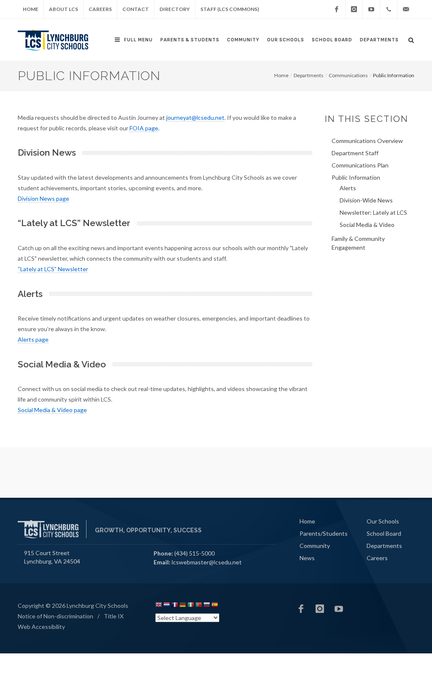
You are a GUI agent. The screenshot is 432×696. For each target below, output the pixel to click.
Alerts (348, 188)
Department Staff (355, 152)
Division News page (43, 198)
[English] (158, 606)
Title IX (114, 616)
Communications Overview (367, 140)
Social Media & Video (367, 224)
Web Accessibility (41, 626)
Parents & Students (189, 40)
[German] (182, 606)
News (307, 557)
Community (243, 40)
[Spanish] (214, 606)
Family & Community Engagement (358, 243)
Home (30, 9)
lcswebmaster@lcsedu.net (207, 562)
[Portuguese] (198, 606)
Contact (135, 9)
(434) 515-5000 (194, 553)
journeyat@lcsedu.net (195, 117)
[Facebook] (336, 9)
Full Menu (138, 40)
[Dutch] (166, 606)
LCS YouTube (338, 608)
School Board (332, 40)
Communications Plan (360, 165)
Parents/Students (324, 533)
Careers (100, 9)
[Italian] (190, 606)
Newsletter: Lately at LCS (373, 212)
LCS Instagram (319, 608)
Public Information (356, 177)
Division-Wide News (366, 200)
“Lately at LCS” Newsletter (53, 268)
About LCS (63, 9)
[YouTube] (371, 9)
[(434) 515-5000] (388, 9)
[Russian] (206, 606)
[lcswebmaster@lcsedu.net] (405, 9)
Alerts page (33, 339)
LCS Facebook (300, 608)
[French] (174, 606)
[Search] (411, 39)
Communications (348, 75)
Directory (174, 9)
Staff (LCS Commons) (229, 9)
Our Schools (285, 40)
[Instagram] (354, 9)
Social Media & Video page (52, 409)
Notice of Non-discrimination (55, 616)
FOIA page (144, 128)
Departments (379, 40)
